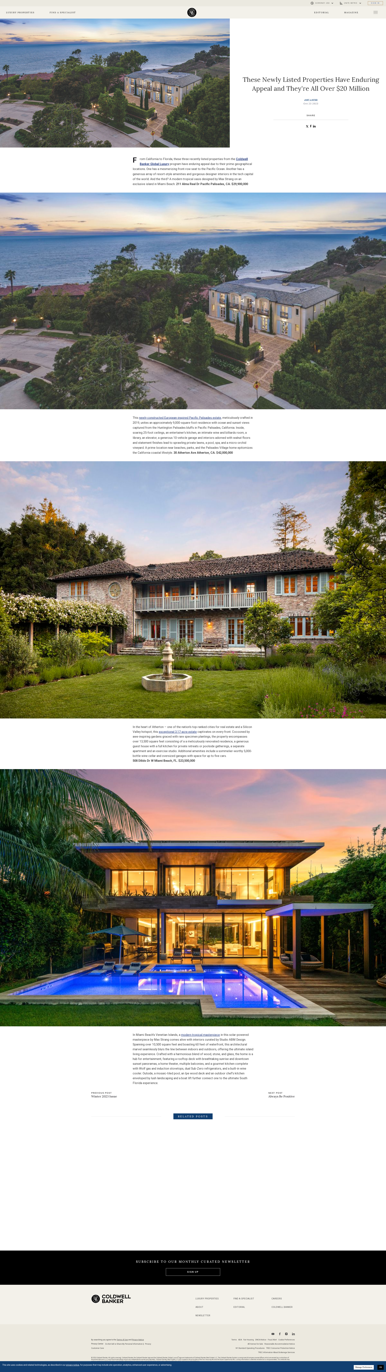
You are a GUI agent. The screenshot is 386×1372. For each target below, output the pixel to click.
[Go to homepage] (192, 12)
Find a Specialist (63, 12)
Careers (277, 1298)
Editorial (321, 12)
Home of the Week (204, 1217)
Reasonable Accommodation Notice (279, 1344)
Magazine (351, 12)
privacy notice (72, 1365)
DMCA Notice (260, 1340)
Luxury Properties (20, 12)
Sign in (375, 3)
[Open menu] (375, 12)
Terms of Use (122, 1340)
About (199, 1307)
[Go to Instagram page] (286, 1334)
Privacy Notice (138, 1340)
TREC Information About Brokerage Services (276, 1352)
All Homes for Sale (255, 1344)
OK (380, 1367)
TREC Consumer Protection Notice (280, 1348)
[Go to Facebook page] (280, 1334)
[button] (307, 126)
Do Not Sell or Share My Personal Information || (124, 1344)
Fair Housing (248, 1340)
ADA (240, 1340)
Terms (234, 1340)
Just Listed (311, 100)
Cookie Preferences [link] (286, 1340)
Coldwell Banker (282, 1307)
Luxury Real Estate (135, 1217)
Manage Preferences (363, 1367)
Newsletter (203, 1315)
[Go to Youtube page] (273, 1334)
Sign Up (193, 1272)
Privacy (148, 1344)
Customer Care (97, 1348)
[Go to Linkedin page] (293, 1334)
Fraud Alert (272, 1340)
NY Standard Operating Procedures (250, 1348)
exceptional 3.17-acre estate (178, 732)
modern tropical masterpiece (200, 1035)
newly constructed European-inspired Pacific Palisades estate (180, 418)
